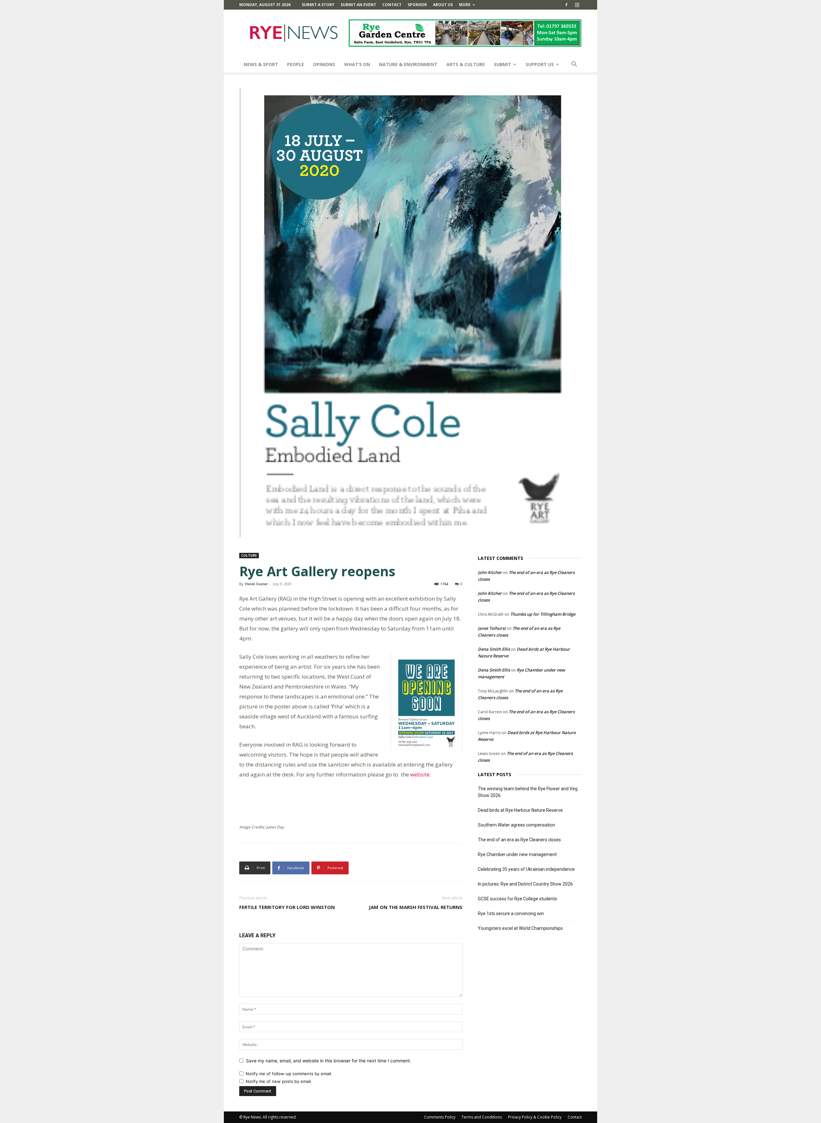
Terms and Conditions (481, 1117)
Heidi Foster (256, 583)
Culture (249, 555)
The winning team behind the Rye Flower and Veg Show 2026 (528, 792)
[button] (574, 65)
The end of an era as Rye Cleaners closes (519, 839)
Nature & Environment (408, 64)
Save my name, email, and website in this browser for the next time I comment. (328, 1060)
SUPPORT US (540, 64)
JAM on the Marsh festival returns (415, 907)
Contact (392, 4)
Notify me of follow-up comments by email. (289, 1073)
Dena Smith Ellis (494, 649)
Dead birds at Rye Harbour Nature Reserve (520, 810)
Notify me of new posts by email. (279, 1081)
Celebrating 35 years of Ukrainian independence (526, 869)
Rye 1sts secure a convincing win (511, 913)
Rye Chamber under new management (517, 854)
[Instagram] (577, 5)
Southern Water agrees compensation (516, 824)
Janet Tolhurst (492, 628)
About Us (443, 4)
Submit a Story (318, 4)
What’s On (357, 64)
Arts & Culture (465, 64)
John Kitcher (490, 572)
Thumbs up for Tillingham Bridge (542, 614)
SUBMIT (502, 64)
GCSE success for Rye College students (517, 898)
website (419, 774)
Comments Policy (439, 1117)
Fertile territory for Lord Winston (287, 907)
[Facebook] (566, 5)
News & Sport (261, 64)
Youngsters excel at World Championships (520, 928)
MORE (464, 4)
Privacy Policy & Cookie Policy (535, 1117)
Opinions (324, 64)
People (295, 64)
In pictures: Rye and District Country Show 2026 (525, 884)
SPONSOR (417, 4)
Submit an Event (358, 4)
